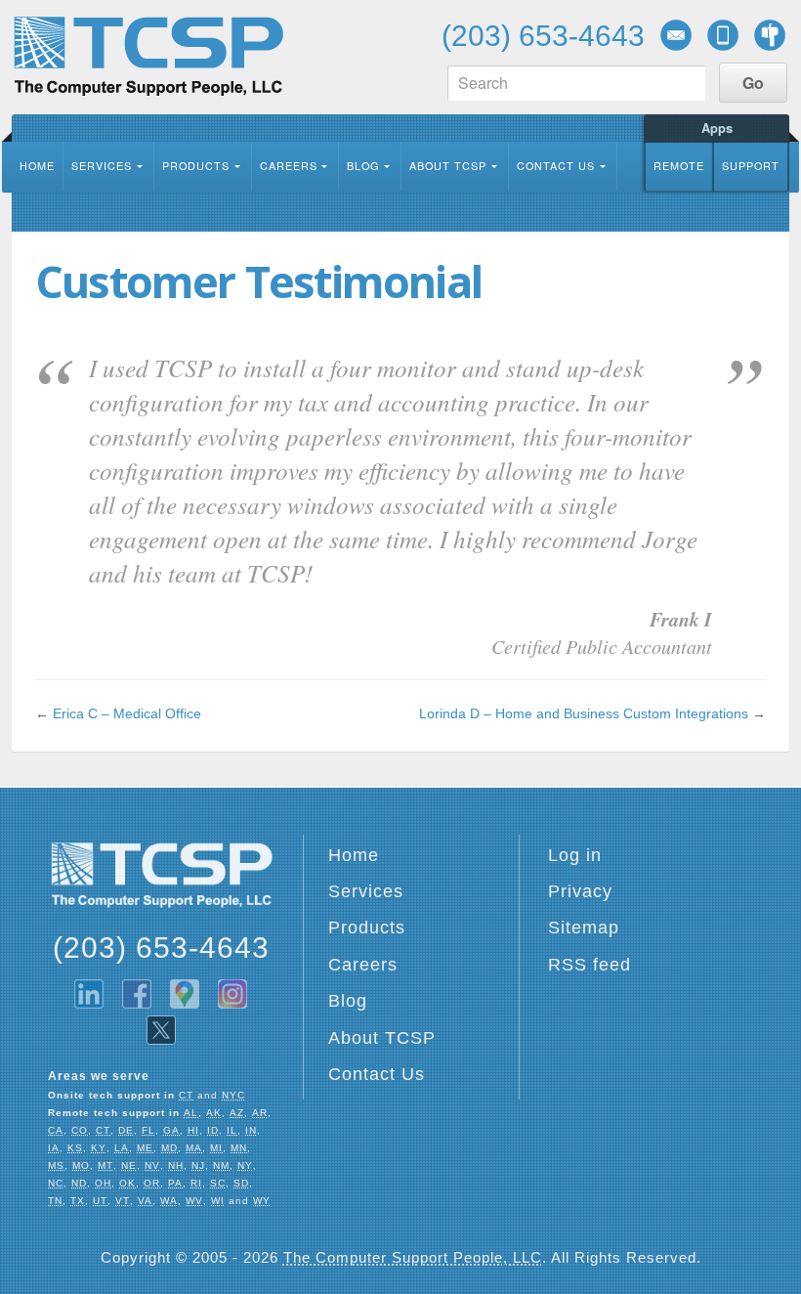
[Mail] (769, 35)
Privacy (580, 891)
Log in (575, 855)
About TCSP (447, 165)
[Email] (676, 35)
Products (196, 165)
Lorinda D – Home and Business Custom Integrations (583, 713)
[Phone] (722, 35)
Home (37, 165)
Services (101, 165)
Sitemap (583, 927)
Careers (288, 165)
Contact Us (556, 165)
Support (751, 165)
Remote (678, 165)
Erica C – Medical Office (127, 713)
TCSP (148, 56)
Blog (363, 165)
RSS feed (589, 964)
